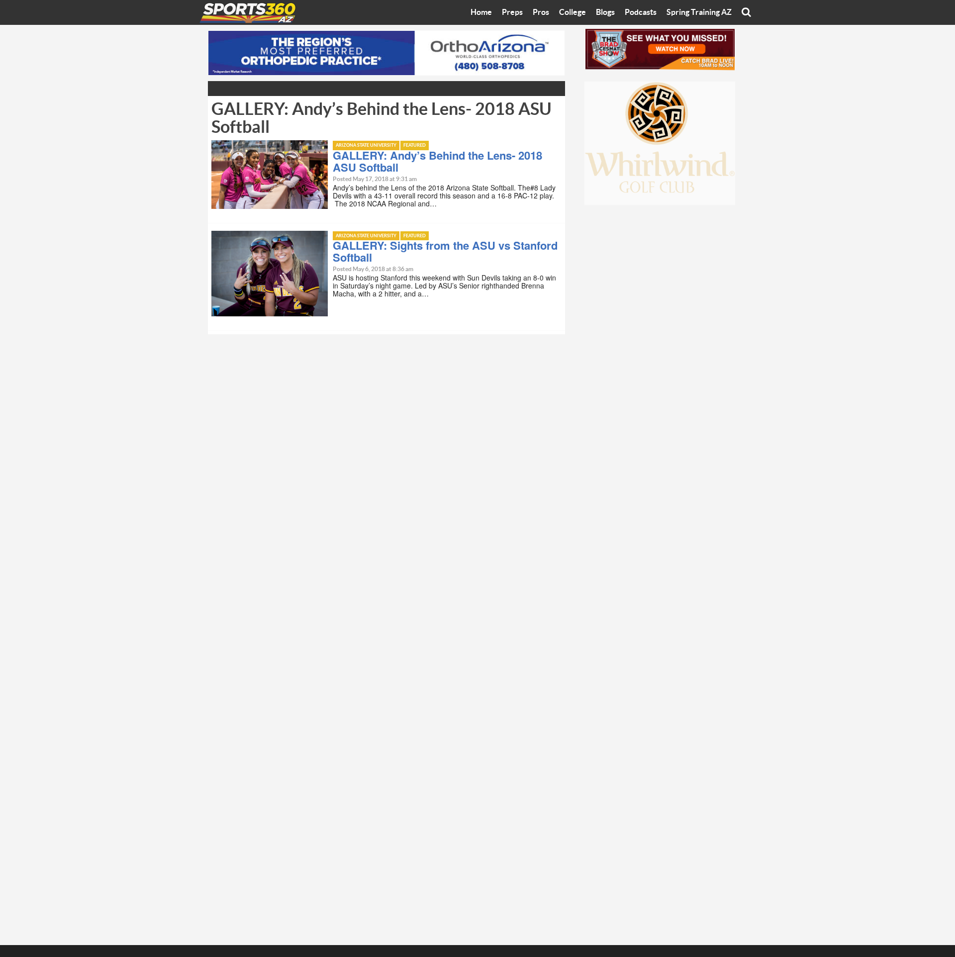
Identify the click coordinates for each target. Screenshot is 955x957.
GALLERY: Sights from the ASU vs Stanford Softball (445, 251)
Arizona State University (366, 145)
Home (481, 12)
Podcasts (641, 12)
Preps (512, 12)
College (572, 12)
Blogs (605, 12)
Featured (414, 145)
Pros (541, 12)
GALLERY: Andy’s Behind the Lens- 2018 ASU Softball (437, 161)
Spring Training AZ (699, 12)
